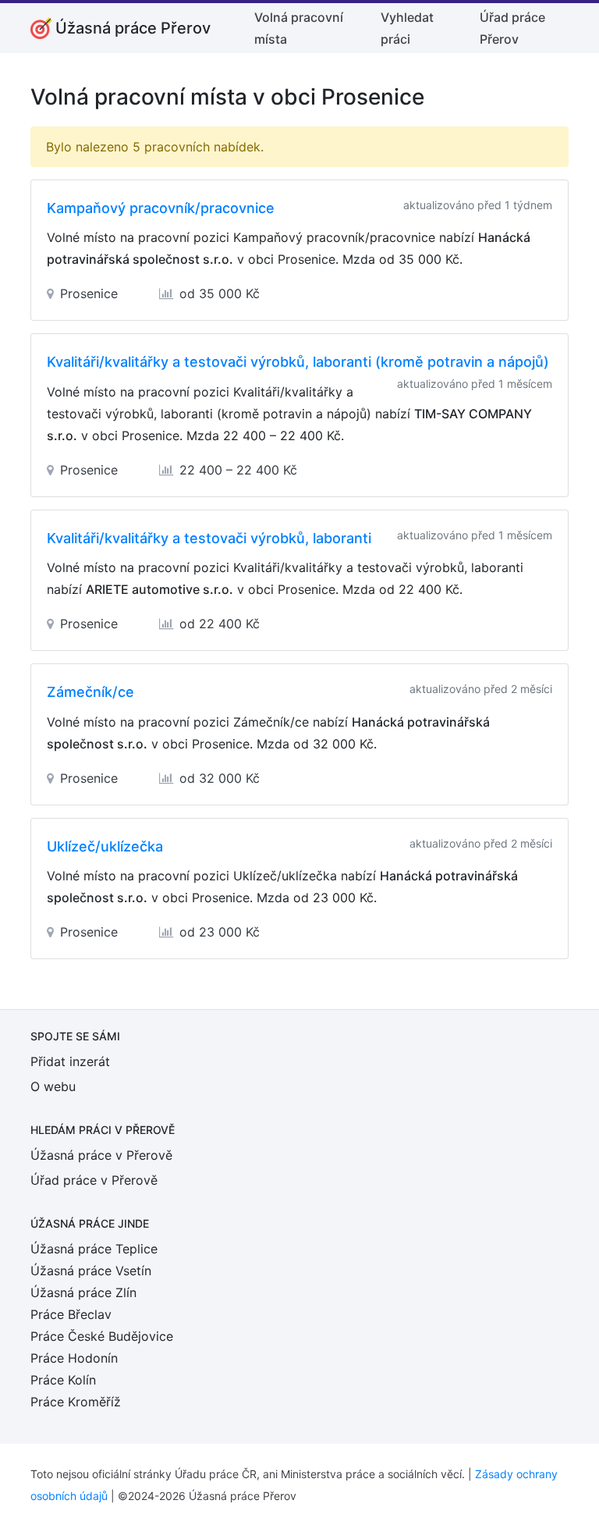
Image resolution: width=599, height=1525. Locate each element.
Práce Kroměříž (75, 1401)
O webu (53, 1086)
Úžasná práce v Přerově (101, 1155)
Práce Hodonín (74, 1358)
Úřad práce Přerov (512, 28)
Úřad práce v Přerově (94, 1180)
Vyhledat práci (407, 28)
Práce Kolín (63, 1380)
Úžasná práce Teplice (94, 1249)
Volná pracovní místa (298, 28)
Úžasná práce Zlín (83, 1292)
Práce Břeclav (71, 1314)
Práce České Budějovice (101, 1336)
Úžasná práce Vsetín (90, 1270)
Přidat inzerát (70, 1061)
